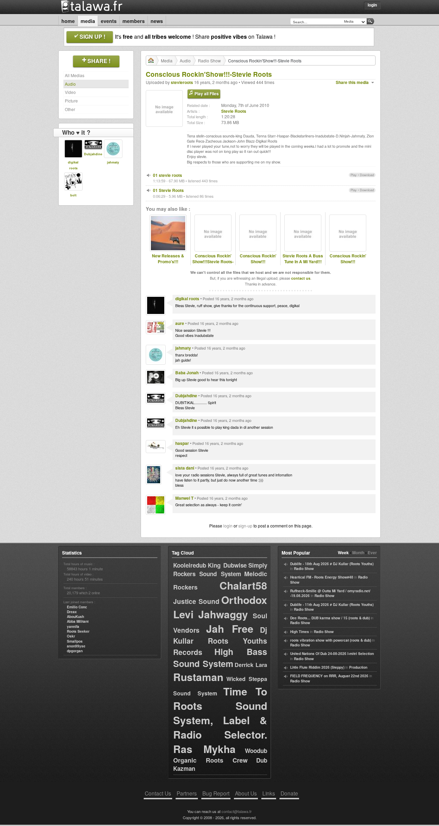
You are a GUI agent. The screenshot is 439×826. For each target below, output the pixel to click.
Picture (71, 101)
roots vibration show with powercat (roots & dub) (330, 640)
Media (88, 20)
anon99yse (76, 646)
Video (70, 92)
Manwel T (184, 498)
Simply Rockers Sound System (220, 569)
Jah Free (230, 628)
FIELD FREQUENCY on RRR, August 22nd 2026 (329, 675)
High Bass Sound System (220, 657)
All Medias (74, 75)
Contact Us (158, 793)
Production (358, 667)
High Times (299, 631)
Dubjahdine (93, 154)
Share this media (352, 82)
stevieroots (182, 82)
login (228, 526)
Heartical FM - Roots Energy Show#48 (321, 577)
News (157, 20)
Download (367, 174)
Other (70, 109)
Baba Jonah (187, 372)
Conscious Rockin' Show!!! (258, 259)
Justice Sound (196, 601)
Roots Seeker (78, 631)
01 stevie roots (167, 175)
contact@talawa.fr (237, 811)
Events (109, 20)
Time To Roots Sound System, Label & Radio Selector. (220, 713)
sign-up (245, 526)
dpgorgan (75, 650)
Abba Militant (77, 621)
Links (268, 793)
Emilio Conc (77, 607)
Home (68, 20)
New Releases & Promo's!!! (168, 259)
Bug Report (215, 793)
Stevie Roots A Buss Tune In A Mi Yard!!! (303, 259)
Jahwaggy (223, 614)
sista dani (184, 468)
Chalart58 (243, 585)
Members (133, 20)
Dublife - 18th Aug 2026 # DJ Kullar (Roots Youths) (331, 563)
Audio (70, 84)
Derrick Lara (251, 665)
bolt (73, 195)
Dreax (72, 611)
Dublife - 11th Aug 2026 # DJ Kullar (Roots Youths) (331, 604)
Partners (187, 793)
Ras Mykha (204, 748)
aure (179, 323)
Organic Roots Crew (210, 760)
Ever (372, 552)
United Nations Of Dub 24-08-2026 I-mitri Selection (332, 653)
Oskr (71, 636)
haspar (182, 443)
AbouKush (75, 616)
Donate (289, 793)
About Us (246, 793)
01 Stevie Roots (168, 190)
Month (358, 552)
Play (354, 174)
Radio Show (209, 60)
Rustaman (198, 676)
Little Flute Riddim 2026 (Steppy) (317, 667)
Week (343, 552)
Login (372, 5)
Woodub (256, 750)
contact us (300, 278)
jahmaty (113, 162)
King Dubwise (227, 565)
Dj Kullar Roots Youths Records (220, 640)
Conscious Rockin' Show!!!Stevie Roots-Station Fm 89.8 (213, 261)
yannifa (73, 626)
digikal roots (187, 298)
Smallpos (75, 641)
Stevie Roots (233, 111)
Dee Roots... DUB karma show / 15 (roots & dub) (330, 618)
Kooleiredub (189, 565)
